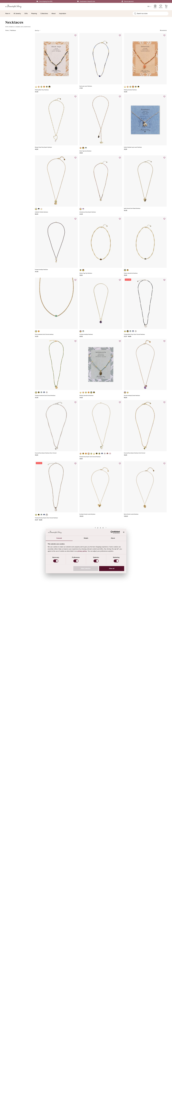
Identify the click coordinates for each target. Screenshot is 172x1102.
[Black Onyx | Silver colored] (128, 331)
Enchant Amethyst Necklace (41, 269)
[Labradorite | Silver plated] (83, 331)
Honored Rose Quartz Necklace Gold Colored (134, 453)
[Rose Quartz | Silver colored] (110, 454)
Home (7, 30)
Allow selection (85, 568)
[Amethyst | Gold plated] (80, 331)
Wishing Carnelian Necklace (130, 89)
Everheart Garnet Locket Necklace (87, 514)
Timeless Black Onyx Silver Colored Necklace (134, 334)
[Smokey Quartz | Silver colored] (136, 331)
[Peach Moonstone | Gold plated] (41, 209)
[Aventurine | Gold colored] (41, 87)
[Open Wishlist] (161, 6)
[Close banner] (123, 532)
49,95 (36, 149)
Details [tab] (86, 538)
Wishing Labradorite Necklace (86, 395)
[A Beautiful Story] (13, 6)
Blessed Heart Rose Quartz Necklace (43, 147)
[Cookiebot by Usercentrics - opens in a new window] (112, 532)
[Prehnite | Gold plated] (36, 209)
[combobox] (150, 13)
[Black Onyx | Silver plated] (39, 209)
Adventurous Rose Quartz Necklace (87, 212)
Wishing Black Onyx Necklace (42, 89)
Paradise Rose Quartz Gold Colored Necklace (90, 456)
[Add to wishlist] (75, 35)
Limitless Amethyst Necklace (86, 334)
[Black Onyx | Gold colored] (49, 87)
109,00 (126, 516)
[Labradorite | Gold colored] (99, 454)
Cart (166, 6)
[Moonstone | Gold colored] (36, 87)
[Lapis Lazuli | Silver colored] (133, 331)
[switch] (75, 560)
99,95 (125, 397)
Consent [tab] (59, 538)
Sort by (37, 30)
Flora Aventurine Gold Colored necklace (44, 334)
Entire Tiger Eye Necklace (85, 151)
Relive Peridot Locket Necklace (131, 514)
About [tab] (113, 538)
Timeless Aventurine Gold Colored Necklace (45, 395)
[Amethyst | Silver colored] (83, 209)
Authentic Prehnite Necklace (41, 212)
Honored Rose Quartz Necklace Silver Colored (45, 453)
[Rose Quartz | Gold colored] (39, 87)
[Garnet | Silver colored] (107, 454)
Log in (156, 6)
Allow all (111, 568)
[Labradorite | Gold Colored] (47, 87)
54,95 (125, 210)
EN (148, 6)
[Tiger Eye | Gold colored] (83, 148)
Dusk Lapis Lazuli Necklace (85, 86)
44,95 (81, 214)
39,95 (125, 149)
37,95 (81, 88)
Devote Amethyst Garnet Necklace (132, 395)
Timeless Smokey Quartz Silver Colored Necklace (46, 517)
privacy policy (82, 551)
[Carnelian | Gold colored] (44, 87)
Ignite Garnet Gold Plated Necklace (132, 208)
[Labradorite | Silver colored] (86, 148)
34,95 (36, 91)
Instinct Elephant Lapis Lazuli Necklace (133, 147)
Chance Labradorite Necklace (131, 273)
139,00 (81, 516)
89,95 (36, 214)
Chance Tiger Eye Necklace (85, 273)
